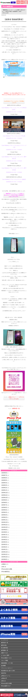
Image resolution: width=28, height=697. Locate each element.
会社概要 (3, 665)
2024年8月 (4, 532)
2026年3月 (4, 485)
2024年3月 (4, 544)
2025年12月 (4, 492)
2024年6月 (4, 537)
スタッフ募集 (4, 660)
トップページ (4, 640)
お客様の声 (4, 678)
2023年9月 (4, 559)
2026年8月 (4, 472)
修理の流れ (4, 645)
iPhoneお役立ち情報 (6, 569)
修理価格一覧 (4, 650)
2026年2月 (4, 487)
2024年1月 (4, 549)
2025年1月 (4, 519)
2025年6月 (4, 507)
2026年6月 (4, 477)
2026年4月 (4, 482)
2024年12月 (4, 522)
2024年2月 (4, 547)
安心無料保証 (4, 647)
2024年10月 (4, 527)
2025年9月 (4, 500)
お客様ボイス (4, 564)
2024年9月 (4, 529)
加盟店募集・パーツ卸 (7, 663)
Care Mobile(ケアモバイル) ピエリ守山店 (14, 136)
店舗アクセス (4, 652)
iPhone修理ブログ (5, 686)
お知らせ (3, 566)
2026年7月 (4, 475)
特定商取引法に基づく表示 (8, 670)
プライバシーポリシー (7, 668)
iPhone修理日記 (5, 571)
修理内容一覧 (16, 408)
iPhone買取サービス (6, 658)
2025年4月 (4, 512)
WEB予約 (3, 673)
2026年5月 (4, 480)
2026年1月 (4, 490)
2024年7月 (4, 534)
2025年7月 (4, 505)
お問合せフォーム (5, 675)
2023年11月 (4, 554)
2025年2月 (4, 517)
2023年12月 (4, 552)
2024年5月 (4, 539)
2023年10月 (4, 556)
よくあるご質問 (5, 655)
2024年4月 (4, 542)
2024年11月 (4, 524)
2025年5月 (4, 510)
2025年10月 (4, 497)
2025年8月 (4, 502)
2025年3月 (4, 514)
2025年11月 (4, 495)
